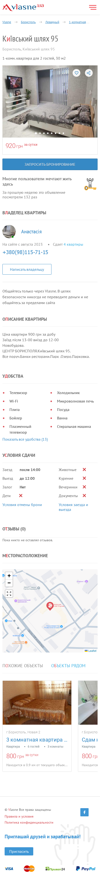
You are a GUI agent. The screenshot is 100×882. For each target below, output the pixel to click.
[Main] (23, 7)
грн (19, 146)
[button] (50, 606)
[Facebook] (84, 812)
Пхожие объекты (22, 665)
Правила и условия (19, 816)
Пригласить (19, 851)
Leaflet (92, 651)
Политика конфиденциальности (29, 822)
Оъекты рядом (68, 665)
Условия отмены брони (22, 504)
